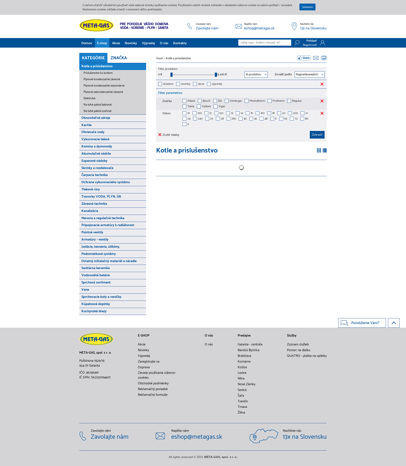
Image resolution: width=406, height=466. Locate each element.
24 (188, 119)
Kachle (86, 125)
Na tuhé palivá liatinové (98, 104)
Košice (242, 367)
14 (242, 113)
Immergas (236, 101)
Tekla (190, 106)
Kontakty (180, 43)
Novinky (131, 43)
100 (200, 113)
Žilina (241, 412)
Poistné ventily (92, 232)
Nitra (241, 378)
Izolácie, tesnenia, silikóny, (100, 247)
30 (245, 119)
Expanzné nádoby (94, 161)
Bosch (206, 101)
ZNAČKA (119, 58)
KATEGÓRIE (93, 58)
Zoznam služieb (298, 344)
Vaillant (206, 106)
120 (221, 113)
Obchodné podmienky (153, 383)
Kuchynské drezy (94, 311)
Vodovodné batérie (95, 275)
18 (273, 113)
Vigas (221, 106)
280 (233, 119)
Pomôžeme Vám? (365, 323)
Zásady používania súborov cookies (156, 375)
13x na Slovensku (313, 28)
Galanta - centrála (250, 344)
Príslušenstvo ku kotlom (98, 73)
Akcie (116, 43)
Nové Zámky (246, 384)
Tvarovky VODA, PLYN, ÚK (101, 196)
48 (266, 119)
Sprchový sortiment (96, 282)
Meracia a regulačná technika (102, 218)
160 (263, 113)
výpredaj (217, 84)
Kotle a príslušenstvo (96, 66)
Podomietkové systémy (98, 254)
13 (232, 113)
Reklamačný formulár (153, 395)
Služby (291, 335)
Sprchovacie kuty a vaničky (101, 297)
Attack (191, 101)
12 (210, 113)
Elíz (220, 101)
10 (188, 113)
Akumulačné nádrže (96, 154)
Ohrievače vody (92, 132)
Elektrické (89, 98)
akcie (201, 84)
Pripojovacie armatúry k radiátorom (107, 225)
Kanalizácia (89, 211)
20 (283, 113)
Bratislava (244, 356)
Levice (242, 373)
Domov (86, 43)
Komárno (244, 361)
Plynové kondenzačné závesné (102, 79)
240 (200, 119)
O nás (164, 43)
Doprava (144, 367)
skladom (168, 84)
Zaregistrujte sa (148, 361)
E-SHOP (143, 335)
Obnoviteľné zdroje (95, 118)
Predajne (244, 335)
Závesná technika (94, 204)
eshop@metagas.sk (259, 28)
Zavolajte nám (207, 28)
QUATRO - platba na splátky (307, 356)
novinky (185, 84)
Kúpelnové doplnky (95, 304)
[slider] (171, 75)
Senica (242, 390)
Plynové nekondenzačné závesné (103, 92)
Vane (85, 290)
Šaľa (241, 396)
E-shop (102, 43)
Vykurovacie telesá (95, 139)
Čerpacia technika (94, 175)
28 (222, 119)
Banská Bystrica (248, 350)
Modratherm (257, 101)
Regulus (297, 101)
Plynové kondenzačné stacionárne (104, 85)
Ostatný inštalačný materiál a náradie (109, 261)
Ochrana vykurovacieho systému (105, 182)
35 (255, 119)
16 (252, 113)
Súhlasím (307, 7)
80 (306, 119)
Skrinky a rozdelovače (97, 168)
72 (296, 119)
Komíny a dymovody (96, 146)
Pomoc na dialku (298, 350)
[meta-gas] (124, 25)
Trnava (242, 407)
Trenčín (243, 401)
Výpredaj (148, 43)
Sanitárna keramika (95, 268)
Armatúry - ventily (94, 239)
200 (295, 113)
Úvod (159, 58)
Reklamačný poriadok (153, 389)
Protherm (278, 101)
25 (211, 119)
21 (306, 113)
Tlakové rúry (90, 189)
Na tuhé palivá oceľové (97, 111)
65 (285, 119)
